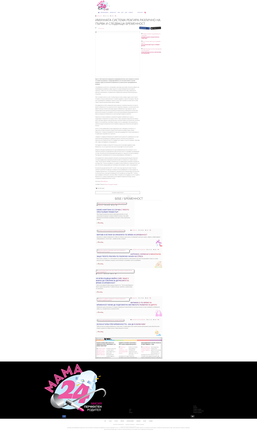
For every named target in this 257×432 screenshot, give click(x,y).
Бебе (119, 12)
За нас (130, 409)
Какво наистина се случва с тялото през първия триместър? (113, 211)
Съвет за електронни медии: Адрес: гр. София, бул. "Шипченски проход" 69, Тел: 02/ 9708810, (121, 429)
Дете (122, 12)
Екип (130, 410)
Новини (130, 12)
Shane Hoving (108, 184)
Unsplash (115, 184)
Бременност (113, 12)
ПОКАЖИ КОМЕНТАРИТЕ (117, 192)
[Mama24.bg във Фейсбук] (64, 416)
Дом (126, 12)
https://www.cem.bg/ (149, 429)
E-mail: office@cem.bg (142, 429)
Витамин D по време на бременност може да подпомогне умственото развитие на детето (127, 303)
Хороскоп (140, 12)
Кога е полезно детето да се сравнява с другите (150, 45)
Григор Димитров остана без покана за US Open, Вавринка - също (151, 343)
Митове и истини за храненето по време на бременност (122, 235)
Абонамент (195, 407)
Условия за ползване (197, 409)
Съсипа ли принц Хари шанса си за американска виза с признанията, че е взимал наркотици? (106, 344)
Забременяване (104, 12)
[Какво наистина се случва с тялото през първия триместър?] (111, 203)
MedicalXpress (104, 181)
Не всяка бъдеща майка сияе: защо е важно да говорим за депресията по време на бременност (112, 280)
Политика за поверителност (198, 410)
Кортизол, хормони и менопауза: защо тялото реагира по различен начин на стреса (129, 255)
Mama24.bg (102, 28)
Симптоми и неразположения (138, 249)
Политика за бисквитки (197, 412)
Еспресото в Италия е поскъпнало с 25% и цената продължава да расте (127, 343)
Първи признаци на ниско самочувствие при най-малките (151, 53)
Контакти (130, 412)
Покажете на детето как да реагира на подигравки (150, 38)
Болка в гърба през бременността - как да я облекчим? (121, 324)
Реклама (194, 406)
